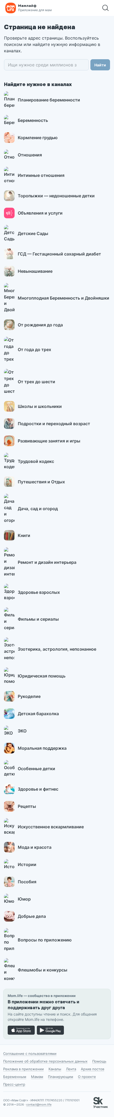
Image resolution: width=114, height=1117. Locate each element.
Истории (27, 864)
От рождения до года (40, 324)
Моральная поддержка (42, 748)
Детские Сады (33, 233)
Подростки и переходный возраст (54, 423)
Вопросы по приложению (45, 940)
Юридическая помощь (41, 676)
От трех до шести (36, 381)
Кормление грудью (38, 137)
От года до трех (34, 349)
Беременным (14, 1077)
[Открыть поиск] (105, 8)
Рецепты (27, 806)
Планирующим (60, 1077)
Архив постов (92, 1069)
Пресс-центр (14, 1084)
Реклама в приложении (23, 1069)
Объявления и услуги (40, 213)
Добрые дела (32, 916)
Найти (100, 65)
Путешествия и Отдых (41, 481)
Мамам (37, 1077)
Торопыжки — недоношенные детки (56, 195)
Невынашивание (35, 271)
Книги (24, 535)
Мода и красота (34, 847)
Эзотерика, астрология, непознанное (57, 649)
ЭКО (22, 731)
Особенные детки (36, 768)
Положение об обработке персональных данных (45, 1061)
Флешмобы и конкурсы (42, 970)
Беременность (33, 120)
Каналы (55, 1069)
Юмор (24, 899)
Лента (71, 1069)
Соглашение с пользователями (29, 1053)
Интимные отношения (41, 175)
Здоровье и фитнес (38, 789)
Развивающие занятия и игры (49, 441)
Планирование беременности (49, 100)
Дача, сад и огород (38, 508)
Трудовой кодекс (36, 461)
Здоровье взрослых (39, 592)
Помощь (99, 1061)
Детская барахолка (38, 713)
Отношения (30, 154)
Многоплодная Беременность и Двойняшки (63, 298)
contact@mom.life (38, 1104)
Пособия (27, 881)
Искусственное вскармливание (51, 826)
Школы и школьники (40, 406)
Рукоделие (29, 696)
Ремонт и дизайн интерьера (47, 562)
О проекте (87, 1077)
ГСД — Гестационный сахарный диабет (59, 254)
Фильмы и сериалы (38, 619)
